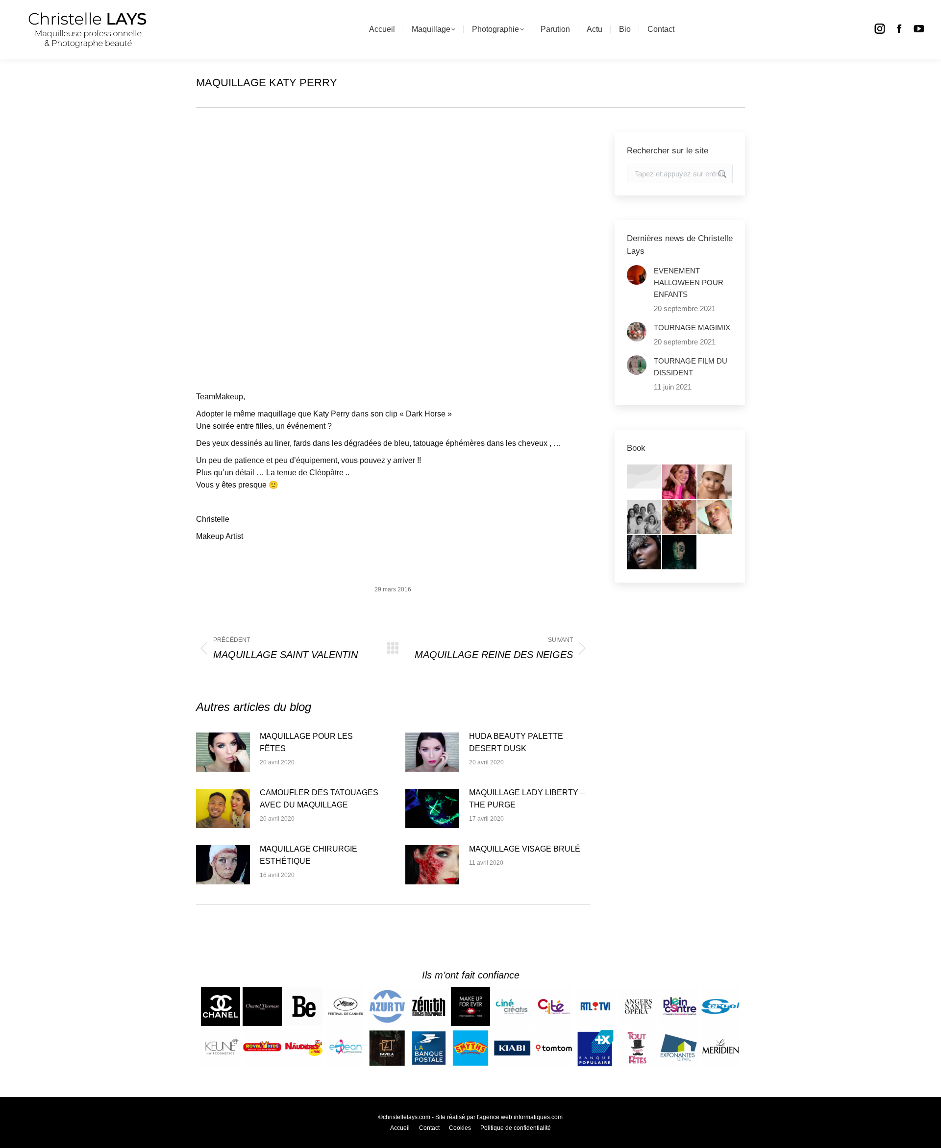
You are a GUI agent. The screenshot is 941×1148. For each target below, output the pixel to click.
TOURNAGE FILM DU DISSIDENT (690, 367)
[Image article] (223, 752)
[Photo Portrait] (679, 482)
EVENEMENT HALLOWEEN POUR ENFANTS (688, 282)
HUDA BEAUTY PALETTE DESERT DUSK (516, 742)
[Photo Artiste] (679, 517)
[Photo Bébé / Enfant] (715, 482)
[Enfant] (644, 476)
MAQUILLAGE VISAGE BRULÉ (524, 849)
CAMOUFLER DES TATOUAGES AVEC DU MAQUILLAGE (319, 798)
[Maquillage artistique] (644, 552)
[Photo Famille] (644, 517)
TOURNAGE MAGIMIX (692, 327)
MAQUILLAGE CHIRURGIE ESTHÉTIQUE (308, 855)
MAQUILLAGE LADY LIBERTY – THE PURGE (527, 798)
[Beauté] (715, 517)
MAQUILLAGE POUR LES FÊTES (306, 742)
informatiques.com (538, 1117)
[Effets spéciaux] (679, 552)
